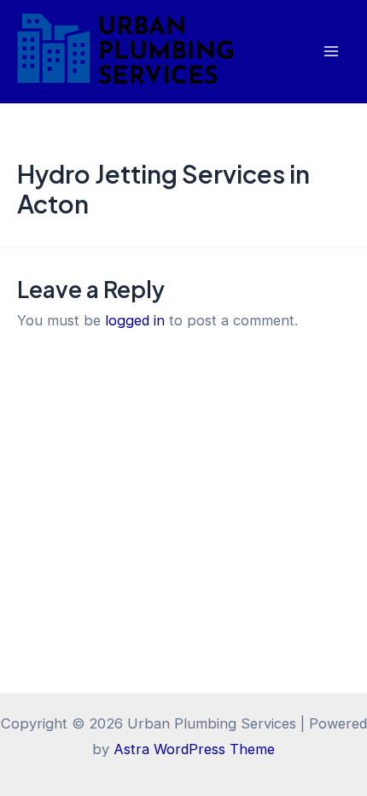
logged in (135, 320)
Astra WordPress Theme (194, 749)
